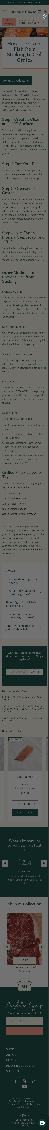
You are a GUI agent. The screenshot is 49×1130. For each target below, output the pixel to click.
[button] (42, 1123)
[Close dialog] (46, 16)
